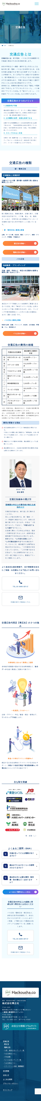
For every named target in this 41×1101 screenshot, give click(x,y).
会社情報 (6, 1071)
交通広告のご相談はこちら (20, 602)
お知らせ (6, 1075)
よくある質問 (7, 1079)
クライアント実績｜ (14, 1066)
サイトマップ (7, 1090)
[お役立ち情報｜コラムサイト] (20, 1028)
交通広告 (6, 1041)
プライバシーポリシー (10, 1083)
